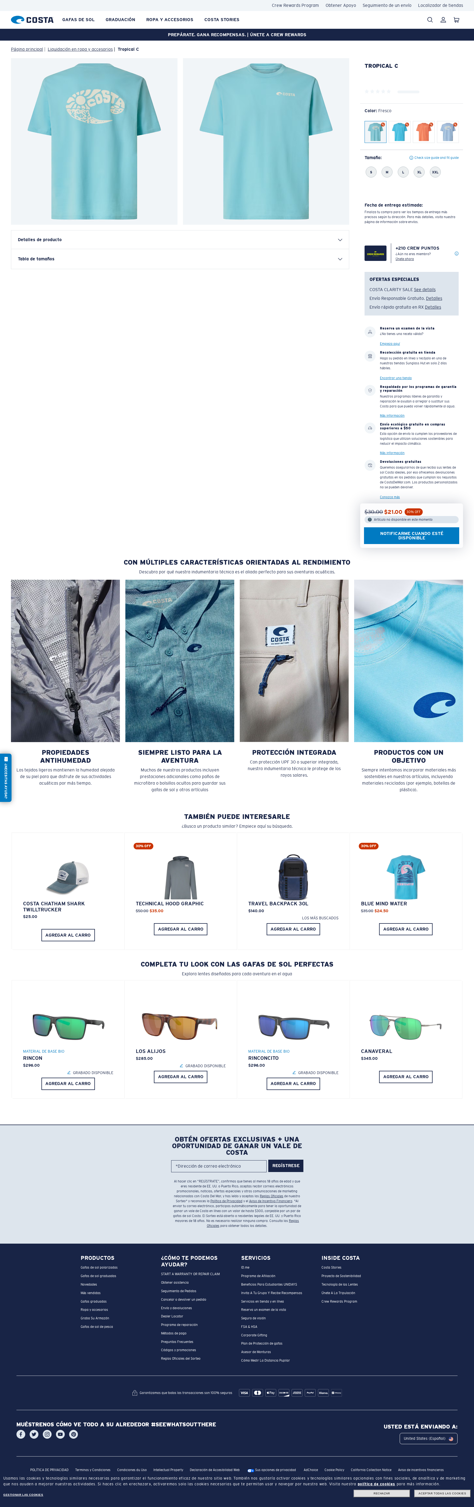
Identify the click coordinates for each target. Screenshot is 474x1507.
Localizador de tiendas (440, 5)
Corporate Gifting (254, 1335)
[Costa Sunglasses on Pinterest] (73, 1434)
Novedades (89, 1284)
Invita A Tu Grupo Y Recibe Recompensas (271, 1293)
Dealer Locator (172, 1316)
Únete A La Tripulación (338, 1293)
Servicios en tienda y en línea (262, 1301)
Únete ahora (405, 259)
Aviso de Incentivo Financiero (270, 1201)
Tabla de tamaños (36, 258)
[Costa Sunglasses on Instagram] (47, 1434)
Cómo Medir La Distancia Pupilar (265, 1360)
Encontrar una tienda (396, 378)
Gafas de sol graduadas (98, 1276)
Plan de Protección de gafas (262, 1343)
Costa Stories (221, 19)
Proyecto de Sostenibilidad (341, 1276)
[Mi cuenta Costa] (443, 19)
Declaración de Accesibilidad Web (215, 1470)
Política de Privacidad (226, 1201)
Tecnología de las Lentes (339, 1284)
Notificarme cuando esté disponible (411, 535)
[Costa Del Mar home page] (32, 18)
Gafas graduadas (94, 1301)
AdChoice (311, 1470)
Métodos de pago (174, 1333)
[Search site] (430, 19)
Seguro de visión (253, 1318)
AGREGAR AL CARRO (68, 935)
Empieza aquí (390, 344)
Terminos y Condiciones (93, 1470)
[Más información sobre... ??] (457, 254)
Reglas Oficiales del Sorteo (181, 1358)
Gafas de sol (78, 19)
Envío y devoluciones (176, 1308)
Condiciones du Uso (132, 1470)
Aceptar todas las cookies (442, 1493)
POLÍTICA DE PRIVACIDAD (49, 1470)
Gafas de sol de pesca (97, 1327)
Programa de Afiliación (258, 1276)
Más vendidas (91, 1293)
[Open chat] (6, 778)
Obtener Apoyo (341, 5)
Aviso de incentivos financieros (421, 1470)
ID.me (245, 1267)
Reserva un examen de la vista (263, 1310)
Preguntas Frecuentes (177, 1341)
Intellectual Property (168, 1470)
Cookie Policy (334, 1470)
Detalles (434, 298)
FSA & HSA (249, 1327)
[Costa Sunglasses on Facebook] (20, 1434)
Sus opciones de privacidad (275, 1470)
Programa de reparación (179, 1325)
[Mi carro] (456, 19)
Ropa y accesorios (169, 19)
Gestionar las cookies (23, 1494)
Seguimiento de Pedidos (178, 1291)
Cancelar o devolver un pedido (183, 1300)
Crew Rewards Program (295, 5)
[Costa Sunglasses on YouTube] (60, 1434)
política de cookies (376, 1484)
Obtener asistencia (175, 1283)
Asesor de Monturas (256, 1352)
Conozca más (390, 497)
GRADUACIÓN (120, 19)
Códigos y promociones (178, 1350)
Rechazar (382, 1493)
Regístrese (286, 1165)
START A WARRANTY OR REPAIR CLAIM (190, 1274)
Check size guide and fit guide (436, 158)
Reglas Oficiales (271, 1196)
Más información (392, 415)
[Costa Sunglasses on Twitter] (34, 1434)
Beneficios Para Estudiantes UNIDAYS (269, 1284)
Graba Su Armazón (95, 1318)
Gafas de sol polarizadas (99, 1267)
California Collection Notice (371, 1470)
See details (425, 289)
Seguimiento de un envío (387, 5)
